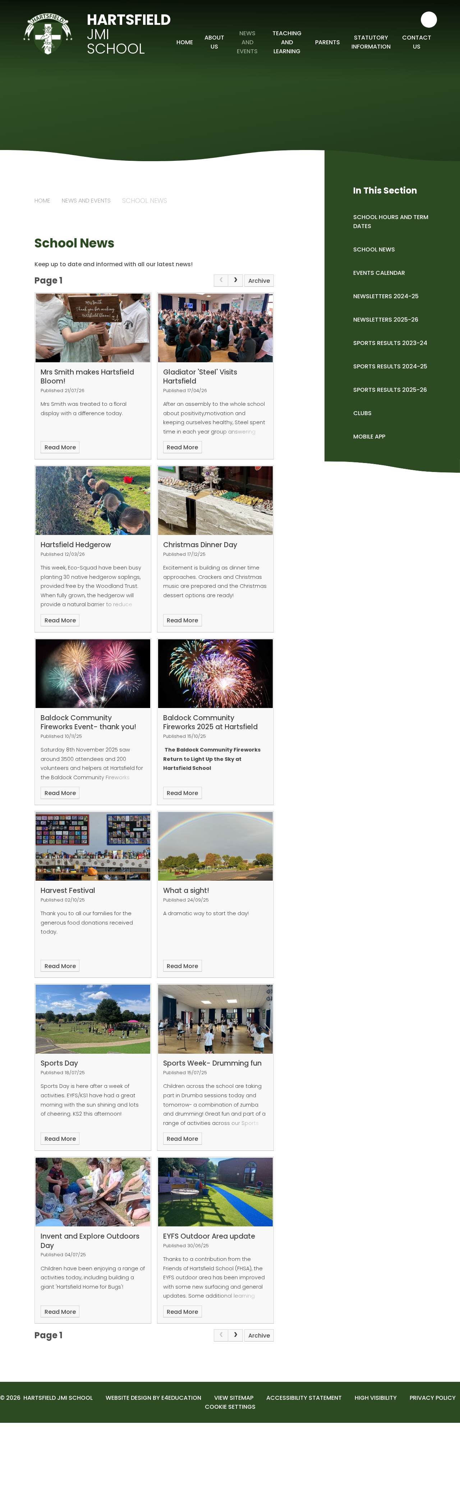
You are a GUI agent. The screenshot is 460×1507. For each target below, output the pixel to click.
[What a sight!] (215, 846)
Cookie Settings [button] (230, 1407)
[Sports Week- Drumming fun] (215, 1019)
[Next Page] (235, 280)
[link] (221, 280)
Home (42, 200)
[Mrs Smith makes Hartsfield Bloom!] (93, 328)
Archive (259, 281)
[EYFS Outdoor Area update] (215, 1192)
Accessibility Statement (304, 1398)
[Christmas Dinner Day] (215, 500)
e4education (181, 1398)
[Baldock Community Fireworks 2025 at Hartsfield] (215, 673)
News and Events (86, 200)
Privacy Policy (433, 1398)
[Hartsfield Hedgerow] (93, 500)
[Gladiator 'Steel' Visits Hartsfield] (215, 328)
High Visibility (376, 1398)
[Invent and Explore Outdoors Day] (93, 1192)
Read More (60, 447)
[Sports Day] (93, 1019)
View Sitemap (233, 1398)
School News (144, 200)
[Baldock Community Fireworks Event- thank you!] (93, 673)
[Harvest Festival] (93, 846)
